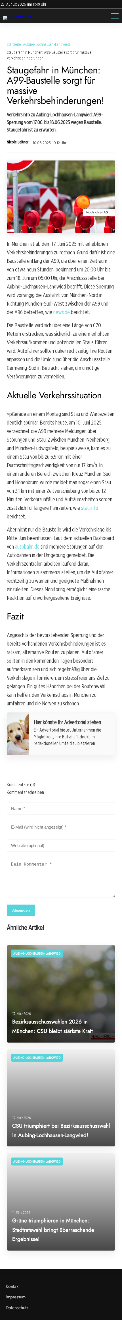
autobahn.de (27, 546)
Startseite (14, 44)
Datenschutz (17, 1307)
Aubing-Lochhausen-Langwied (46, 44)
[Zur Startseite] (17, 15)
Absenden (21, 910)
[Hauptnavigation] (110, 15)
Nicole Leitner (17, 142)
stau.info (89, 507)
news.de (61, 312)
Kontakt (13, 1286)
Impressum (16, 1297)
